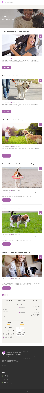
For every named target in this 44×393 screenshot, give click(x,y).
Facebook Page (26, 358)
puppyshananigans (6, 58)
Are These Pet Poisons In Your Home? (35, 308)
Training (18, 58)
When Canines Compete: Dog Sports (14, 76)
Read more (6, 67)
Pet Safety (14, 58)
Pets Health (5, 311)
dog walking (19, 332)
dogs (18, 327)
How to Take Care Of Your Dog (12, 208)
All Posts (8, 19)
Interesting (5, 304)
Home (3, 19)
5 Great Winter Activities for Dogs (13, 120)
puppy (23, 334)
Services (34, 356)
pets (24, 332)
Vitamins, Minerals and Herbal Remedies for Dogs (18, 164)
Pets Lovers (14, 102)
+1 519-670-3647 (7, 380)
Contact (34, 355)
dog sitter (22, 327)
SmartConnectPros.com (35, 391)
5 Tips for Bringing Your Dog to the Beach (16, 31)
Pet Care (5, 307)
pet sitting (19, 334)
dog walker (19, 330)
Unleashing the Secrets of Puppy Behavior (16, 252)
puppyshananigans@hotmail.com (10, 383)
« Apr (3, 340)
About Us (25, 356)
